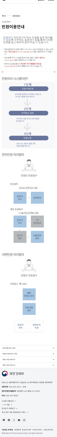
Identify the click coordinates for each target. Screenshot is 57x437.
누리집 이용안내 (8, 401)
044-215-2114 (15, 387)
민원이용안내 (16, 16)
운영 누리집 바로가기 (9, 359)
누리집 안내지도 (37, 430)
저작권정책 (17, 430)
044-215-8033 (12, 395)
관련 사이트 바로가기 (9, 365)
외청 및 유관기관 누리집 (10, 354)
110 (25, 391)
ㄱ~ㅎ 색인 (6, 405)
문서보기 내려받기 (8, 408)
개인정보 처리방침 (7, 430)
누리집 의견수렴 (48, 430)
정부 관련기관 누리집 (9, 348)
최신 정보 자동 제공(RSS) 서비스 (14, 412)
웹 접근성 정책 (26, 430)
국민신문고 (21, 52)
